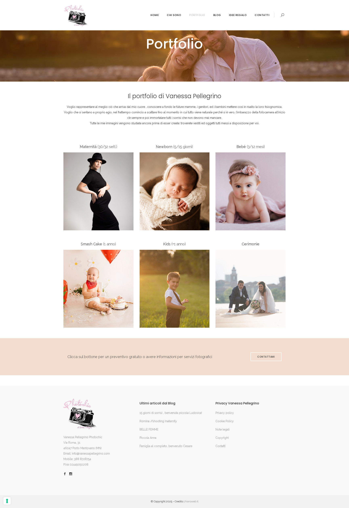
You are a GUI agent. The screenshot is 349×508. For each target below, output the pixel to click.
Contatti (220, 446)
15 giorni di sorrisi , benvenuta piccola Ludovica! (171, 412)
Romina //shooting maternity (158, 421)
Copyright (222, 437)
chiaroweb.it (191, 501)
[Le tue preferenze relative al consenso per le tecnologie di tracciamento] (7, 501)
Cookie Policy (224, 421)
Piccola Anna (148, 437)
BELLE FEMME (149, 429)
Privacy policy (224, 412)
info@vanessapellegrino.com (91, 453)
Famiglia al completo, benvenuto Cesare (166, 446)
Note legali (222, 429)
